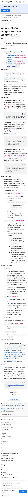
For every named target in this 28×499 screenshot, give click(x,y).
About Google (4, 483)
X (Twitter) (4, 472)
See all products (5, 422)
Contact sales (4, 429)
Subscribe (23, 491)
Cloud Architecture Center (7, 458)
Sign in (24, 1)
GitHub (3, 450)
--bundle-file (11, 63)
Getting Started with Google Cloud (9, 453)
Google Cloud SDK (11, 6)
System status (4, 443)
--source (11, 65)
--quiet (20, 354)
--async (9, 59)
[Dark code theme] (22, 114)
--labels (9, 61)
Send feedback (7, 24)
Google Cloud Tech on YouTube (8, 477)
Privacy (11, 483)
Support (3, 438)
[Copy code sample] (25, 114)
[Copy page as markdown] (16, 35)
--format (13, 350)
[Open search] (17, 2)
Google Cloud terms (7, 485)
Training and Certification (7, 460)
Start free (5, 10)
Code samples (4, 455)
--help (19, 350)
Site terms (17, 483)
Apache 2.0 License (5, 408)
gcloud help (12, 361)
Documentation (9, 15)
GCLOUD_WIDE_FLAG (12, 67)
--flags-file (18, 348)
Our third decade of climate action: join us (12, 488)
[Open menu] (2, 2)
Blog (2, 467)
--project (14, 354)
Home (2, 15)
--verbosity (14, 358)
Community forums (6, 436)
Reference (16, 17)
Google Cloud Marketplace (7, 427)
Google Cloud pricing (6, 424)
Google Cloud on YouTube (7, 475)
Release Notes (4, 441)
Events (3, 470)
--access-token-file (17, 345)
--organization (11, 57)
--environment (11, 55)
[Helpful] (11, 20)
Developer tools (18, 15)
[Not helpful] (13, 20)
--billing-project (16, 347)
